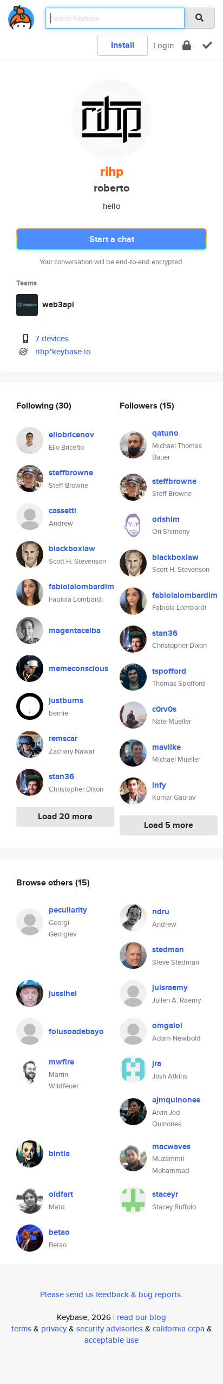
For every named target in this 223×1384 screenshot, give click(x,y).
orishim (166, 519)
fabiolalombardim (81, 586)
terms (21, 1328)
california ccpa (179, 1328)
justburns (66, 700)
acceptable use (111, 1339)
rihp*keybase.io (63, 351)
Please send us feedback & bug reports (110, 1294)
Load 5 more (168, 825)
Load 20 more (65, 816)
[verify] (207, 45)
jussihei (63, 993)
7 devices (52, 338)
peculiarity (68, 910)
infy (159, 785)
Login (163, 45)
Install (122, 45)
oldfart (61, 1194)
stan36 (61, 776)
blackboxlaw (72, 548)
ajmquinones (176, 1100)
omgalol (167, 1025)
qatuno (165, 433)
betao (59, 1232)
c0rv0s (164, 709)
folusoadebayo (76, 1031)
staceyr (165, 1194)
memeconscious (78, 668)
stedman (168, 949)
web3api (58, 304)
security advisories (109, 1328)
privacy (54, 1328)
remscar (63, 738)
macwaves (171, 1146)
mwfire (61, 1062)
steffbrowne (71, 473)
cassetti (62, 510)
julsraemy (170, 987)
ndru (160, 911)
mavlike (166, 747)
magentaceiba (75, 630)
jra (156, 1063)
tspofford (169, 671)
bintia (59, 1153)
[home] (21, 15)
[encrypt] (186, 45)
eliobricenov (71, 435)
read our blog (141, 1317)
